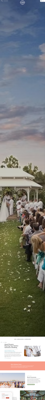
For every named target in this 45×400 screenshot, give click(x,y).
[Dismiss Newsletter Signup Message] (11, 392)
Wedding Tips (0, 200)
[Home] (24, 2)
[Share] (1, 342)
